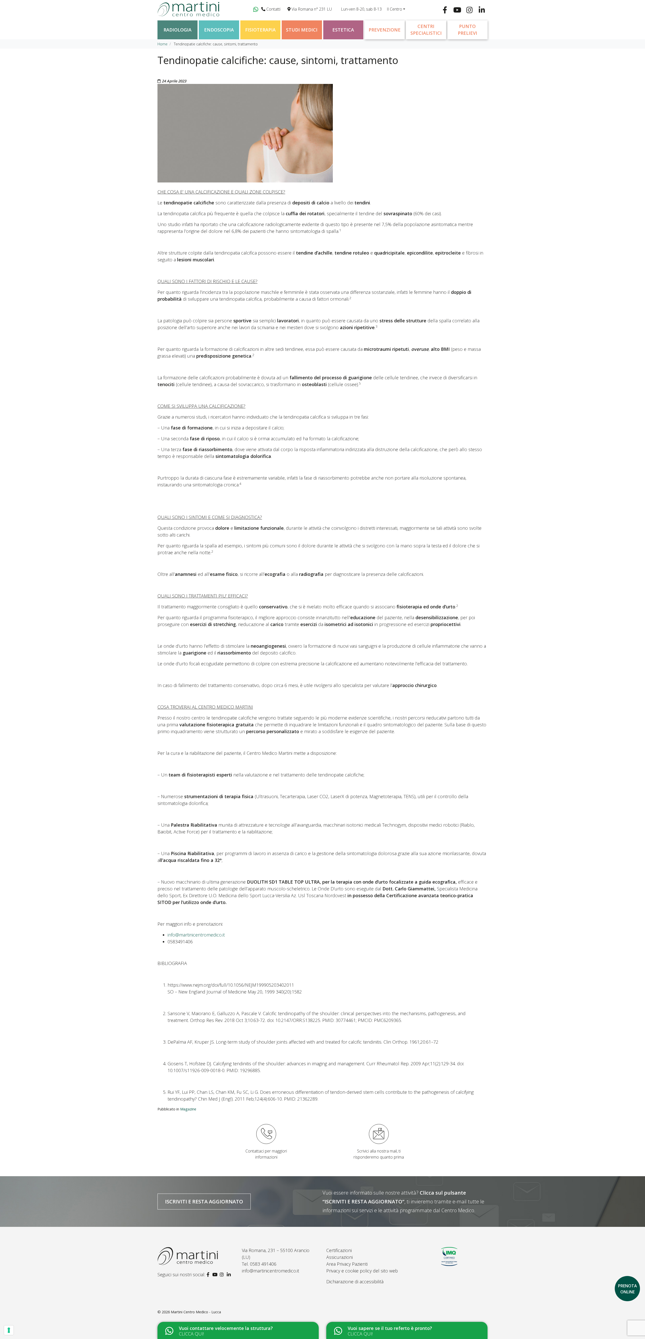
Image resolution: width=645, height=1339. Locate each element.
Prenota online (627, 1289)
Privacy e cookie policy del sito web (362, 1271)
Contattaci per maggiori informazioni (266, 1154)
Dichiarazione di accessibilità (354, 1282)
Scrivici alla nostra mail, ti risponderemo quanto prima (378, 1154)
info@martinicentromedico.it (196, 935)
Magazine (188, 1109)
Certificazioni (339, 1250)
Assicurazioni (339, 1257)
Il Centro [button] (394, 9)
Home (162, 44)
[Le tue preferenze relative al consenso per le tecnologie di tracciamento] (9, 1330)
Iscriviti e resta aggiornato (204, 1201)
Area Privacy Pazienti (347, 1264)
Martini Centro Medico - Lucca (196, 1312)
